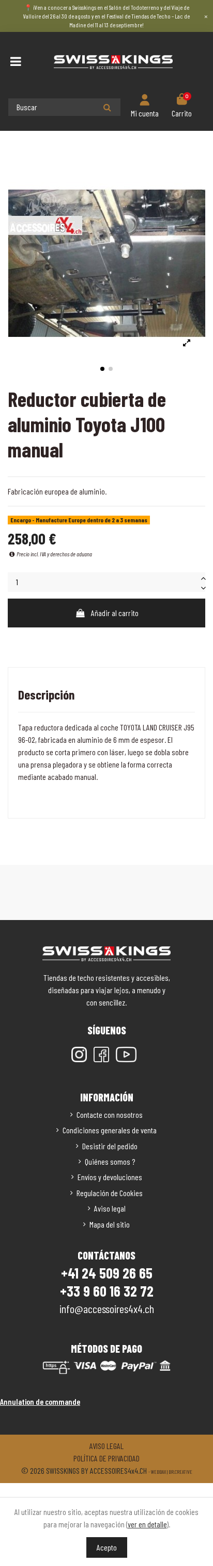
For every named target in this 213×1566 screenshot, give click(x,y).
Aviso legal (110, 1208)
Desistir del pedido (110, 1146)
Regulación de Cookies (110, 1193)
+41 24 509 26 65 (107, 1273)
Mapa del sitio (109, 1224)
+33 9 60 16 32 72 (107, 1291)
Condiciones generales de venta (110, 1130)
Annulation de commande (40, 1401)
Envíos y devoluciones (110, 1177)
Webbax (158, 1472)
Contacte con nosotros (110, 1114)
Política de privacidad (106, 1458)
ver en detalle (147, 1524)
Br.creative (180, 1472)
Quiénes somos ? (110, 1161)
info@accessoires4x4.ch (106, 1308)
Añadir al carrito (115, 613)
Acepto (107, 1547)
